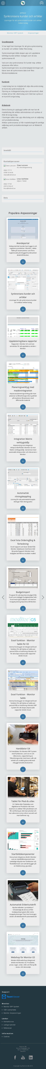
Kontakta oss (9, 1021)
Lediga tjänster (10, 1025)
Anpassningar (33, 33)
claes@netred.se (10, 175)
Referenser (8, 1028)
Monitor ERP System (15, 33)
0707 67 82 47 (8, 186)
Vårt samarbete (10, 1010)
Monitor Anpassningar (12, 1013)
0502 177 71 (8, 170)
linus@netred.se (9, 188)
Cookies (7, 1036)
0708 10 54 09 (8, 172)
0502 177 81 (8, 184)
